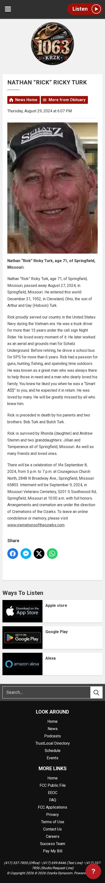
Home (52, 721)
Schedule (53, 750)
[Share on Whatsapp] (52, 553)
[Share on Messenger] (26, 553)
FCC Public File (53, 785)
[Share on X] (39, 553)
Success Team (52, 843)
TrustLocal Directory (52, 743)
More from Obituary (67, 99)
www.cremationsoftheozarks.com (35, 525)
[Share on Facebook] (12, 553)
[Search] (100, 692)
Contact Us (52, 829)
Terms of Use (52, 822)
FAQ (52, 800)
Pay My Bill (52, 851)
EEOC (52, 792)
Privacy (52, 814)
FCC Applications (52, 807)
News (53, 728)
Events (52, 758)
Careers (52, 836)
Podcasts (52, 736)
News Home (26, 99)
